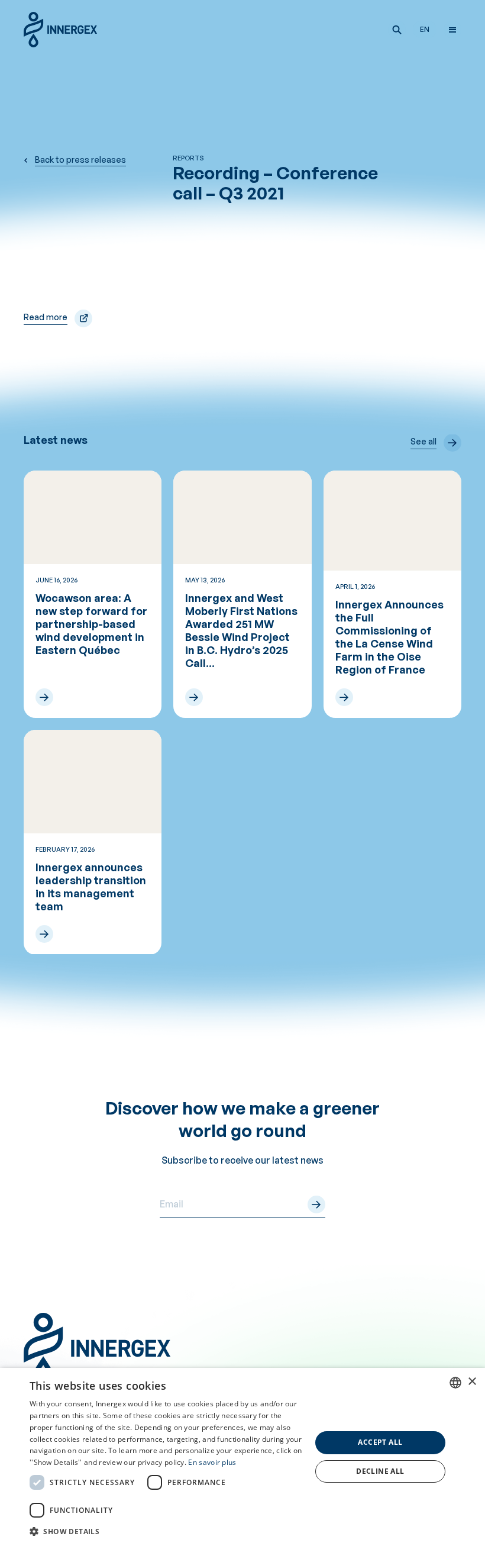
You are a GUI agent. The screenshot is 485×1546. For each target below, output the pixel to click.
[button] (397, 29)
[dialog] (242, 1457)
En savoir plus (212, 1462)
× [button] (471, 1381)
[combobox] (455, 1383)
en (424, 29)
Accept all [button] (380, 1442)
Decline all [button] (380, 1471)
